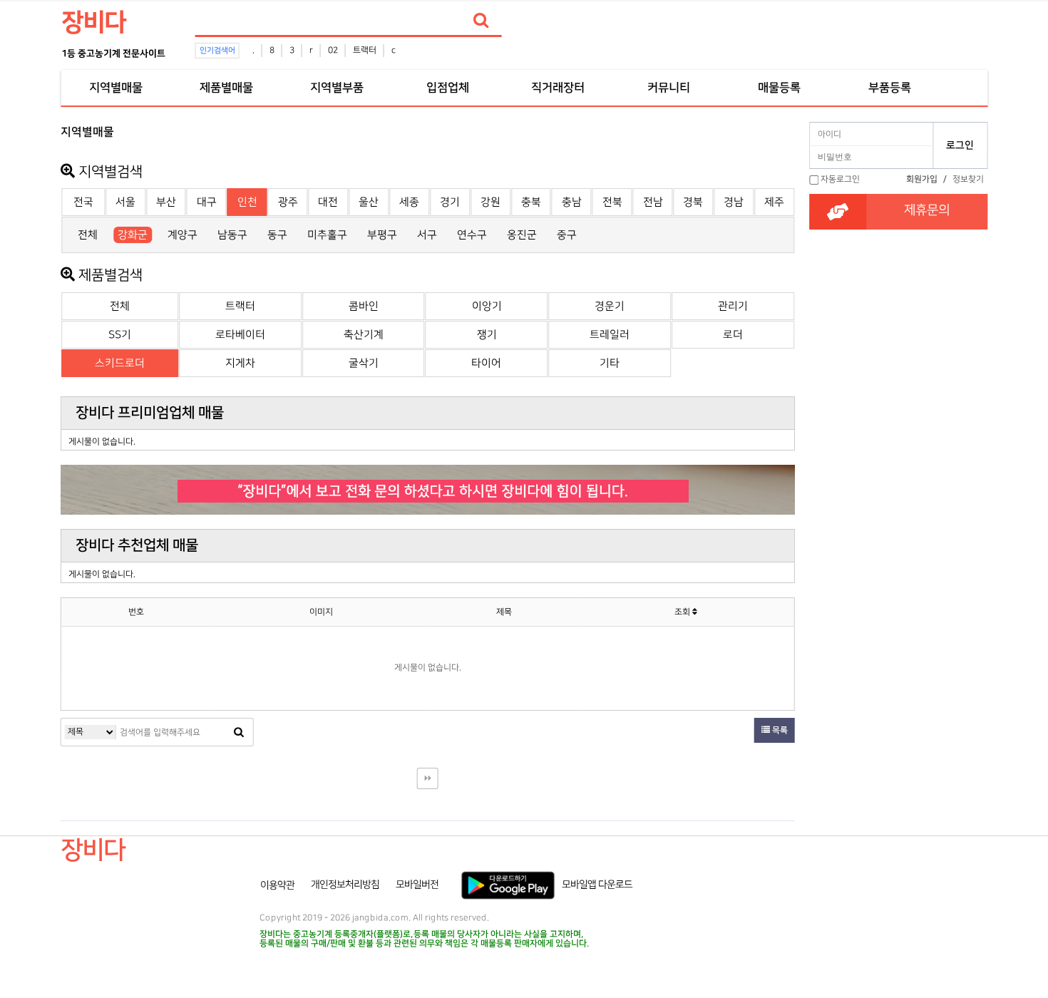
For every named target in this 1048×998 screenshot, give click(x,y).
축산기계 (364, 335)
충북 (531, 202)
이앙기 (487, 306)
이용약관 (277, 884)
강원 (490, 202)
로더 (733, 335)
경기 (450, 202)
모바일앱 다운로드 (597, 884)
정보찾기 (968, 179)
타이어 (486, 363)
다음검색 (427, 778)
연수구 (472, 235)
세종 (409, 202)
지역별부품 (337, 87)
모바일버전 (417, 884)
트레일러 (610, 335)
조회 (683, 612)
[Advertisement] (898, 400)
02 (333, 50)
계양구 (182, 235)
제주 (774, 202)
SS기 (119, 335)
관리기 (733, 306)
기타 (610, 363)
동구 (277, 235)
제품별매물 (226, 87)
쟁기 (487, 335)
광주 (288, 202)
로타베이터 (240, 335)
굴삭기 (364, 363)
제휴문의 (927, 210)
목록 (779, 730)
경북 (693, 202)
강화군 (133, 235)
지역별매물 (116, 87)
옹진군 (522, 235)
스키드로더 (120, 363)
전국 (83, 202)
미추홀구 (327, 235)
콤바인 (364, 306)
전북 (612, 202)
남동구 (232, 235)
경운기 (610, 306)
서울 (125, 202)
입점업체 (447, 87)
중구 (567, 235)
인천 (247, 202)
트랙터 (364, 50)
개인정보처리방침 (345, 884)
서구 (427, 235)
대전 (328, 202)
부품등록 (889, 87)
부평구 (382, 235)
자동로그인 (840, 179)
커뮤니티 (668, 87)
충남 (572, 202)
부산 (166, 202)
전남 (653, 202)
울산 (369, 202)
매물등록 (779, 87)
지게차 (240, 363)
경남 (734, 202)
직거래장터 (558, 87)
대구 (207, 202)
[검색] (481, 20)
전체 (88, 235)
